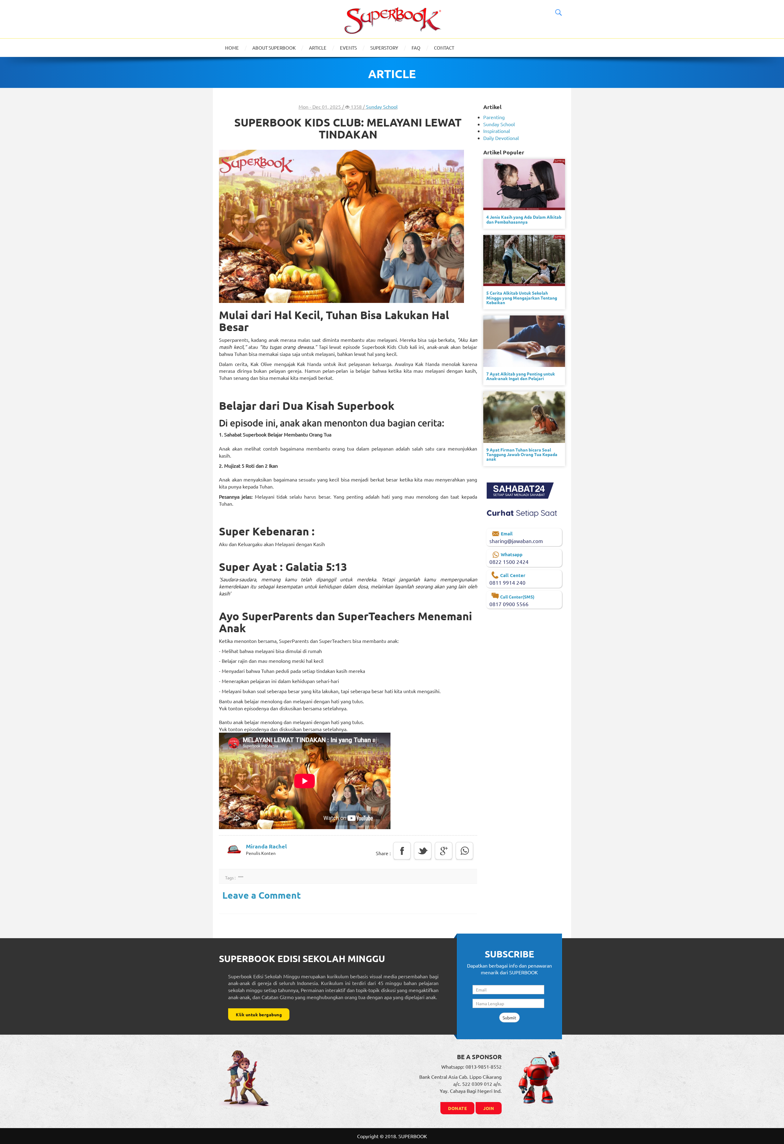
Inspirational (496, 131)
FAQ (416, 48)
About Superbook (274, 48)
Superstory (384, 48)
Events (348, 48)
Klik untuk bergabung (259, 1014)
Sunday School (382, 107)
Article (317, 48)
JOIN (488, 1108)
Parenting (494, 117)
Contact (444, 48)
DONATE (457, 1108)
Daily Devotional (501, 138)
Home (232, 48)
